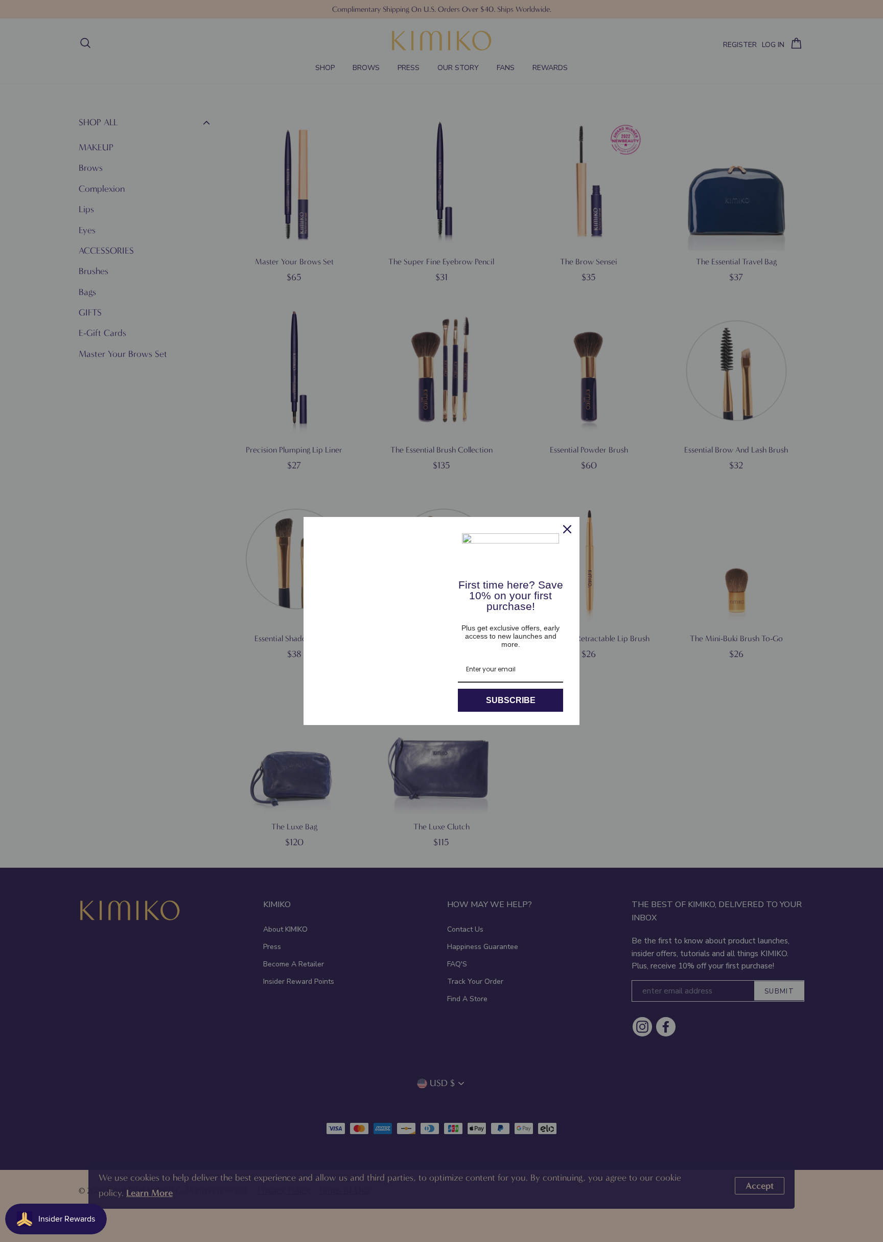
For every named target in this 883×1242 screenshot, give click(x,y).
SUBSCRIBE (511, 700)
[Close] (567, 529)
